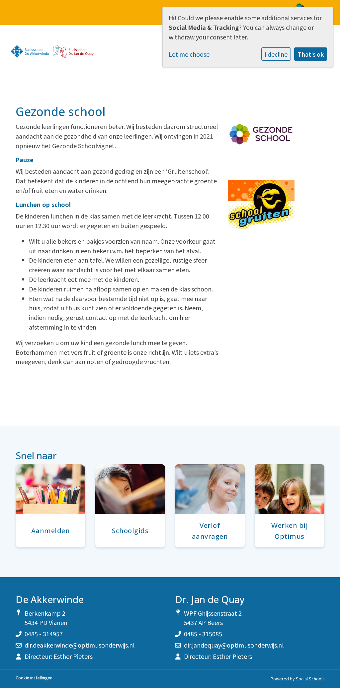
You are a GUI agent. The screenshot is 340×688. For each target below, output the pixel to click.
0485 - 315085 (203, 633)
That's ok (311, 54)
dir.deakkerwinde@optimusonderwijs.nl (79, 645)
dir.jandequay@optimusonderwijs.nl (234, 645)
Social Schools (310, 678)
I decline (276, 54)
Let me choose (189, 54)
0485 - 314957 (44, 633)
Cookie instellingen (34, 678)
